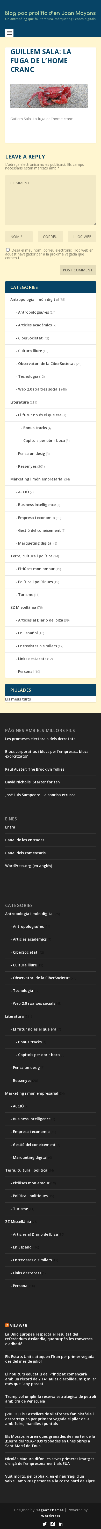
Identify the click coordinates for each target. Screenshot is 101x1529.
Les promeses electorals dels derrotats (40, 738)
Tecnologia (28, 376)
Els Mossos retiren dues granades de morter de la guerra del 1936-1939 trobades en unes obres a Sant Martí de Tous (50, 1441)
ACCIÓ (23, 491)
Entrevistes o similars (37, 645)
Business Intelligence (37, 504)
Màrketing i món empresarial (36, 479)
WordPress (50, 1515)
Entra (10, 827)
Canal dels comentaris (25, 852)
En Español (28, 632)
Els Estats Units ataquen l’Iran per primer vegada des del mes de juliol (50, 1359)
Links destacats (32, 658)
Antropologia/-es (33, 312)
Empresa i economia (36, 517)
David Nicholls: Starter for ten (32, 781)
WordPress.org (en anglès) (28, 865)
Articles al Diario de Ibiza (40, 620)
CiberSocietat (30, 338)
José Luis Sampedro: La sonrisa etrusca (40, 794)
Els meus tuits (18, 699)
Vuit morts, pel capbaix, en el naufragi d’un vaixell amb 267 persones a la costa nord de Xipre (50, 1478)
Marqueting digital (35, 543)
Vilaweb (18, 1325)
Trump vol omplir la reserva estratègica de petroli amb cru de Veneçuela (50, 1399)
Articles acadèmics (35, 324)
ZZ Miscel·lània (23, 607)
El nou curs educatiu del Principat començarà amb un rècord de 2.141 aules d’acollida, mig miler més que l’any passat (50, 1379)
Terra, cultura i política (31, 555)
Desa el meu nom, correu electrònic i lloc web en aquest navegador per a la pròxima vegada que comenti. (49, 254)
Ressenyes (27, 466)
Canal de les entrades (24, 839)
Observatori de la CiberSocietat (46, 363)
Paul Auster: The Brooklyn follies (34, 769)
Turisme (25, 594)
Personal (26, 671)
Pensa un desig (31, 453)
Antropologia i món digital (34, 299)
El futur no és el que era (40, 414)
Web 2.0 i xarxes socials (39, 389)
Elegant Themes (49, 1510)
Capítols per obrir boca (44, 440)
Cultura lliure (30, 350)
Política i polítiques (35, 581)
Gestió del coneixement (39, 530)
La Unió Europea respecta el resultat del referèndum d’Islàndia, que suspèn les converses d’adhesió (48, 1339)
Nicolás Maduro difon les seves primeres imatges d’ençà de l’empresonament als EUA (49, 1461)
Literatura (19, 402)
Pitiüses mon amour (36, 568)
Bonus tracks (35, 427)
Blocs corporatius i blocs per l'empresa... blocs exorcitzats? (46, 754)
